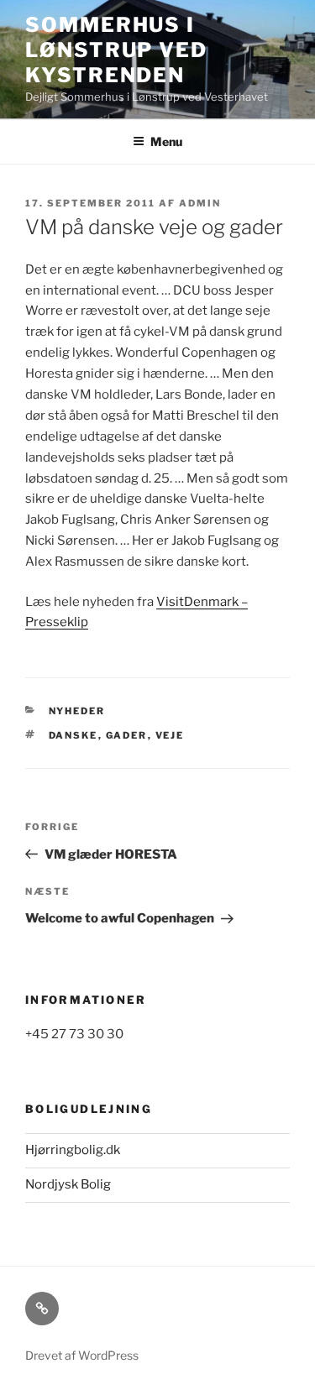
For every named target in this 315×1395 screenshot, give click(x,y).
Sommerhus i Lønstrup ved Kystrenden (116, 50)
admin (200, 203)
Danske (73, 735)
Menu (166, 141)
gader (127, 735)
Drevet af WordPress (82, 1355)
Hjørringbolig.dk (72, 1149)
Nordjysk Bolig (68, 1184)
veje (170, 735)
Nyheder (77, 711)
